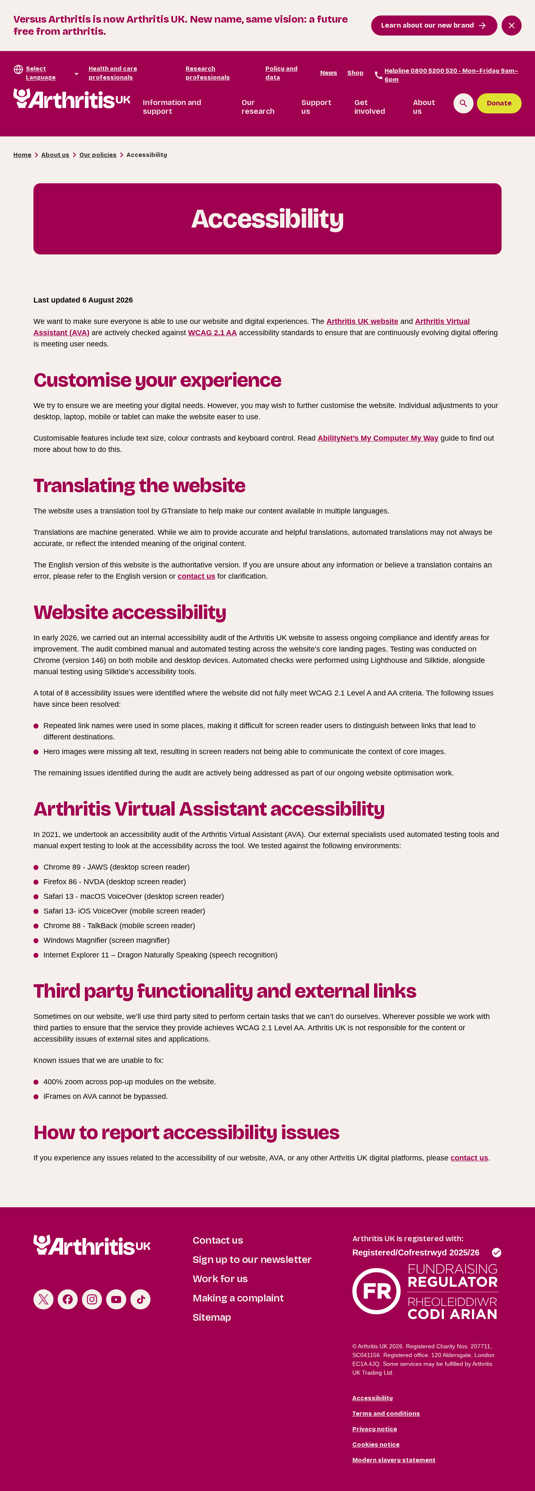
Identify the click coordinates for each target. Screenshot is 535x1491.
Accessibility (372, 1398)
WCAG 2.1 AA (212, 332)
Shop (355, 73)
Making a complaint (238, 1298)
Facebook (68, 1299)
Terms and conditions (386, 1413)
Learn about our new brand (427, 25)
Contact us (218, 1240)
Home (22, 155)
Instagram (92, 1299)
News (328, 73)
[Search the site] (463, 103)
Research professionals (208, 73)
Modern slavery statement (394, 1460)
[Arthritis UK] (71, 98)
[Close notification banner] (512, 25)
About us (424, 107)
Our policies (98, 155)
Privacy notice (374, 1429)
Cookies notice (376, 1444)
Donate (499, 103)
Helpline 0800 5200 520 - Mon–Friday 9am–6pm (451, 75)
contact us (196, 576)
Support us (316, 107)
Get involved (369, 107)
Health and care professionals (113, 73)
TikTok (140, 1299)
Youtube (116, 1299)
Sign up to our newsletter (252, 1259)
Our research (258, 107)
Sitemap (212, 1317)
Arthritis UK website (362, 321)
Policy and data (281, 73)
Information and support (172, 107)
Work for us (220, 1279)
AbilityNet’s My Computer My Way (378, 438)
